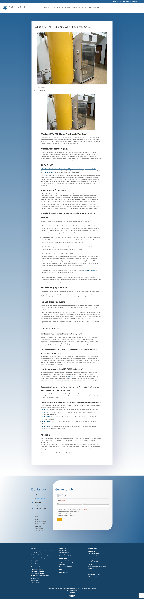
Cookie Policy (35, 580)
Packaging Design (36, 552)
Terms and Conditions (37, 582)
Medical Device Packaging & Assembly (68, 511)
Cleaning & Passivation (37, 560)
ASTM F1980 (46, 421)
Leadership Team (64, 552)
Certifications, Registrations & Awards (70, 562)
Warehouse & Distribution (38, 566)
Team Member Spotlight (66, 556)
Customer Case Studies (66, 560)
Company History (64, 554)
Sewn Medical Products (64, 513)
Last (84, 503)
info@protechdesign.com (131, 1)
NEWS (61, 569)
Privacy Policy (35, 578)
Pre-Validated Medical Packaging (40, 555)
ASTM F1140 (45, 412)
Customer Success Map (66, 566)
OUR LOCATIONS (66, 7)
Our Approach (63, 550)
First (58, 503)
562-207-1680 (118, 1)
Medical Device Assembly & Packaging (42, 550)
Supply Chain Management (38, 563)
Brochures (62, 564)
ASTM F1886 (72, 376)
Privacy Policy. (72, 592)
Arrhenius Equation (89, 270)
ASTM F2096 (46, 426)
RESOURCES (75, 7)
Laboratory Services (37, 569)
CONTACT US (97, 7)
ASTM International (48, 172)
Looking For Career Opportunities (67, 515)
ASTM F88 (45, 409)
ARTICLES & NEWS (87, 7)
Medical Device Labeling (38, 558)
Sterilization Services (37, 571)
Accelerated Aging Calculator (40, 575)
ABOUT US (55, 7)
